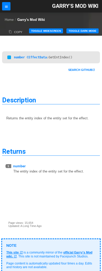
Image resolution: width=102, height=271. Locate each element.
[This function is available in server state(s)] (9, 57)
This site (12, 252)
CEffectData (37, 57)
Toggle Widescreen (46, 30)
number (19, 57)
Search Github (80, 69)
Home (9, 20)
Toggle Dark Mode (83, 30)
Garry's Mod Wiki (75, 6)
